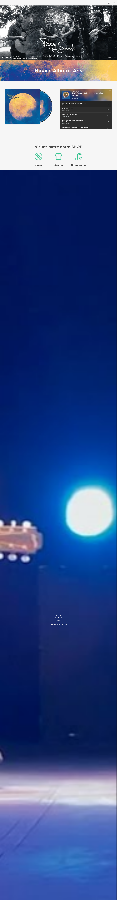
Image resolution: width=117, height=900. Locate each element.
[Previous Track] (6, 59)
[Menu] (114, 2)
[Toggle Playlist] (112, 91)
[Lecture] (1, 56)
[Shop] (31, 106)
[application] (58, 57)
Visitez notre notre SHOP (58, 147)
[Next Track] (10, 59)
